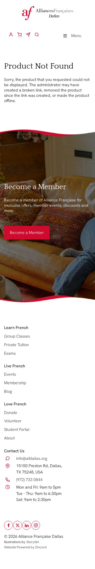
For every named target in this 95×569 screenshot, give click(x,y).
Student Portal (16, 429)
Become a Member (21, 228)
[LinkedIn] (26, 525)
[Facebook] (8, 525)
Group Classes (17, 336)
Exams (10, 353)
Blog (8, 391)
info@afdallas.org (31, 458)
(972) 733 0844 (29, 479)
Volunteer (13, 421)
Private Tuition (16, 344)
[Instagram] (35, 525)
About (9, 438)
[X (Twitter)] (17, 525)
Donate (10, 412)
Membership (15, 382)
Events (10, 374)
